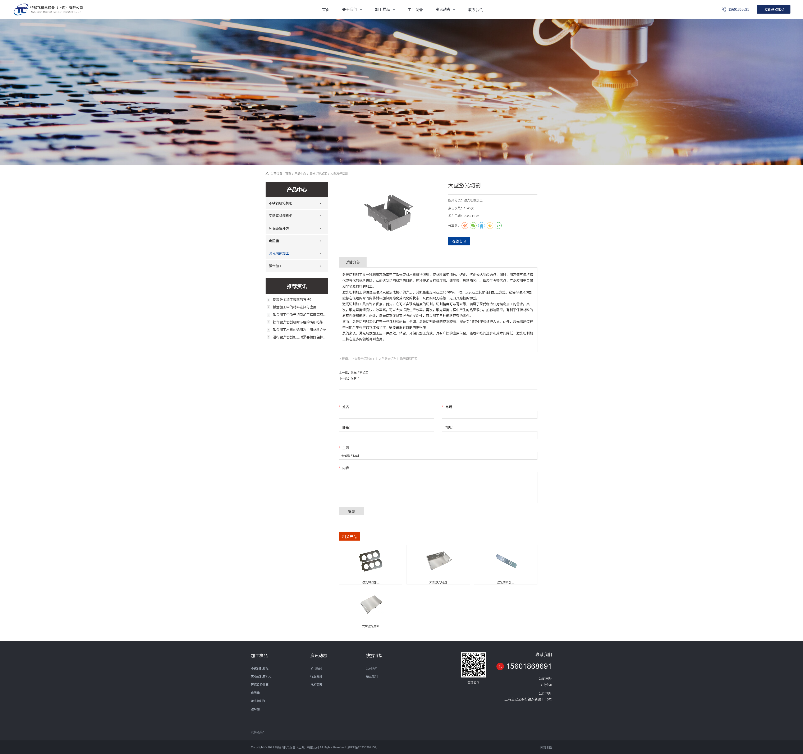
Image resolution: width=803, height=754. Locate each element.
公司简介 (372, 668)
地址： (450, 427)
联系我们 (475, 9)
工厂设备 (415, 9)
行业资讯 (316, 676)
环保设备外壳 (279, 228)
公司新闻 (316, 668)
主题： (345, 447)
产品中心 (300, 173)
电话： (448, 406)
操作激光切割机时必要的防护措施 (298, 322)
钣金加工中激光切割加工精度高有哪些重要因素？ (300, 314)
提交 (351, 511)
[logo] (48, 9)
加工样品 (383, 9)
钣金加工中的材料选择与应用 (294, 307)
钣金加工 (275, 265)
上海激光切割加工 (363, 358)
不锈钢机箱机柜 (280, 203)
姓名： (345, 406)
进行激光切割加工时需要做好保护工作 (300, 337)
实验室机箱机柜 (280, 215)
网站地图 (546, 747)
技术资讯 (316, 684)
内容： (345, 467)
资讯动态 (443, 9)
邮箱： (347, 427)
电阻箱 (274, 240)
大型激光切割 (387, 358)
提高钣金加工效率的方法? (292, 299)
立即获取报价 (775, 9)
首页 (326, 9)
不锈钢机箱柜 (260, 668)
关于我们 (350, 9)
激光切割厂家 (409, 358)
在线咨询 (459, 241)
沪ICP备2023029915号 (362, 747)
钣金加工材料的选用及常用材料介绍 (299, 329)
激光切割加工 (318, 173)
